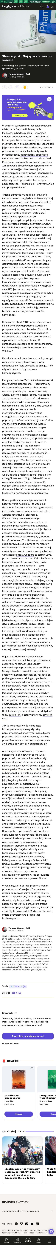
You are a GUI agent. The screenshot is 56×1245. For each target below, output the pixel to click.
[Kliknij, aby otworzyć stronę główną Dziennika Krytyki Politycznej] (28, 1240)
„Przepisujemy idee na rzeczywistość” (21, 1211)
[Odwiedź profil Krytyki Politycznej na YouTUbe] (32, 1223)
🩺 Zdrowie (16, 986)
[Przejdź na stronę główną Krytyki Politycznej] (15, 1202)
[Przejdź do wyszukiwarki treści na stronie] (41, 6)
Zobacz (18, 1114)
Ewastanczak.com (42, 1233)
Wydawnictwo (18, 1242)
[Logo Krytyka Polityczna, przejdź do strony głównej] (16, 6)
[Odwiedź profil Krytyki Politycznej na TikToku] (26, 1223)
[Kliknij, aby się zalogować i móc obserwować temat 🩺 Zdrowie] (24, 986)
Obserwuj (38, 1242)
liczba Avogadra (25, 554)
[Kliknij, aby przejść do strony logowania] (52, 6)
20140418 (16, 993)
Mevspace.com (21, 1233)
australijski (15, 714)
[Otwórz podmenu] (52, 1211)
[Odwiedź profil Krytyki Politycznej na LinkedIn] (37, 1223)
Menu (49, 1242)
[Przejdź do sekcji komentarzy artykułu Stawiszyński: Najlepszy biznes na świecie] (17, 87)
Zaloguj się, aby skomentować (28, 1036)
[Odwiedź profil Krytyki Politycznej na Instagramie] (21, 1223)
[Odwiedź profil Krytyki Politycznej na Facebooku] (16, 1223)
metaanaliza (9, 667)
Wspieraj (6, 1242)
